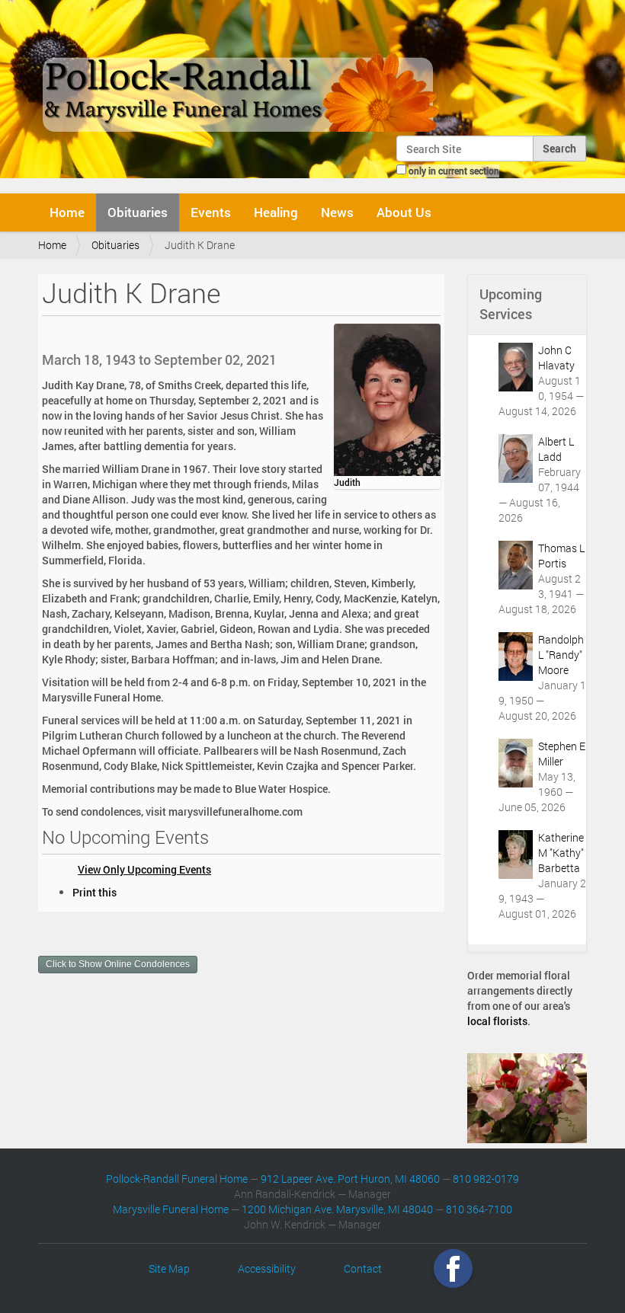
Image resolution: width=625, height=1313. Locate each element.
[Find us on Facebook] (453, 1268)
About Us (404, 212)
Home (67, 212)
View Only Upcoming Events (144, 869)
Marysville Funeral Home (171, 1209)
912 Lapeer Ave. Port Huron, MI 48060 (350, 1178)
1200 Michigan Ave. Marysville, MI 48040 (337, 1209)
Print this (94, 892)
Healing (276, 212)
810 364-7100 (479, 1209)
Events (211, 212)
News (337, 212)
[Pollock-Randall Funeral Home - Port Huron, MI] (242, 71)
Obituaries (137, 212)
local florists (497, 1021)
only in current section (454, 171)
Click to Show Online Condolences (118, 964)
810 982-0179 (486, 1178)
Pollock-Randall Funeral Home (177, 1178)
